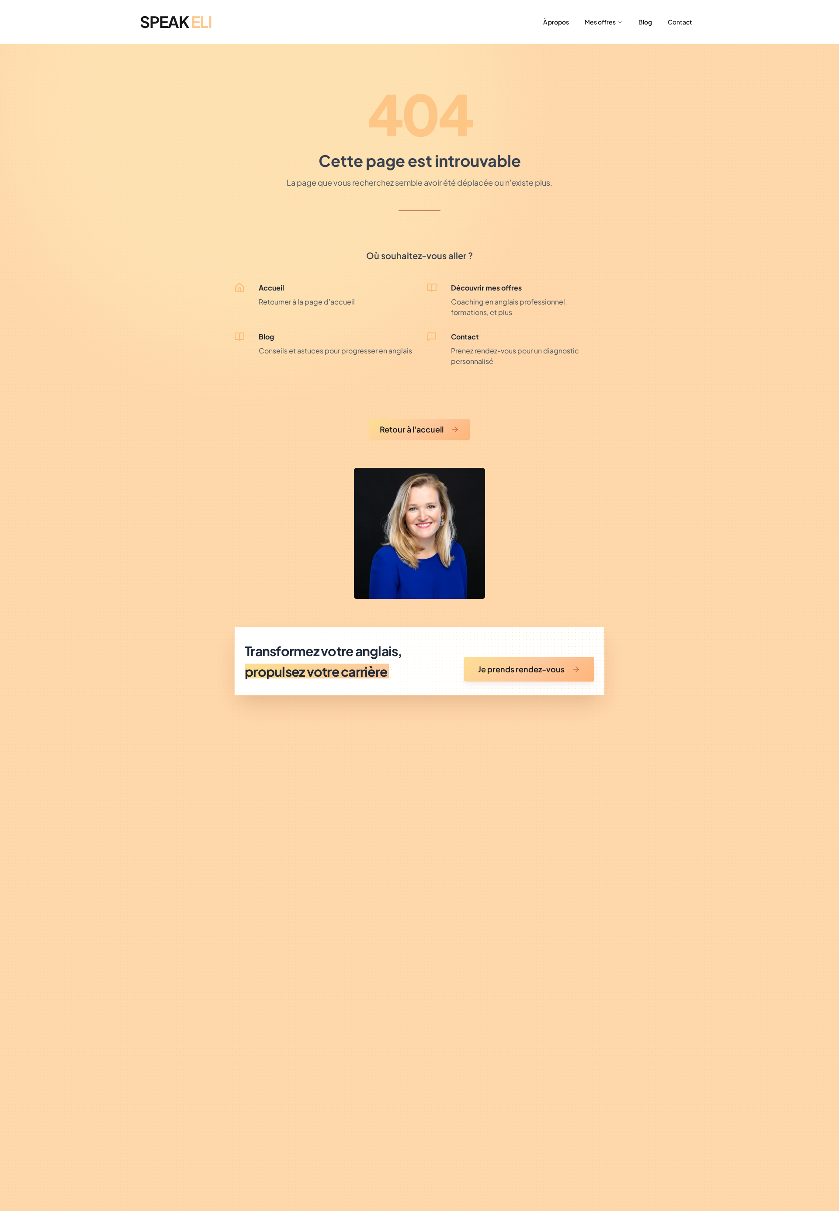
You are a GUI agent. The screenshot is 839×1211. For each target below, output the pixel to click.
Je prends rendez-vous (521, 669)
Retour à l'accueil (412, 429)
